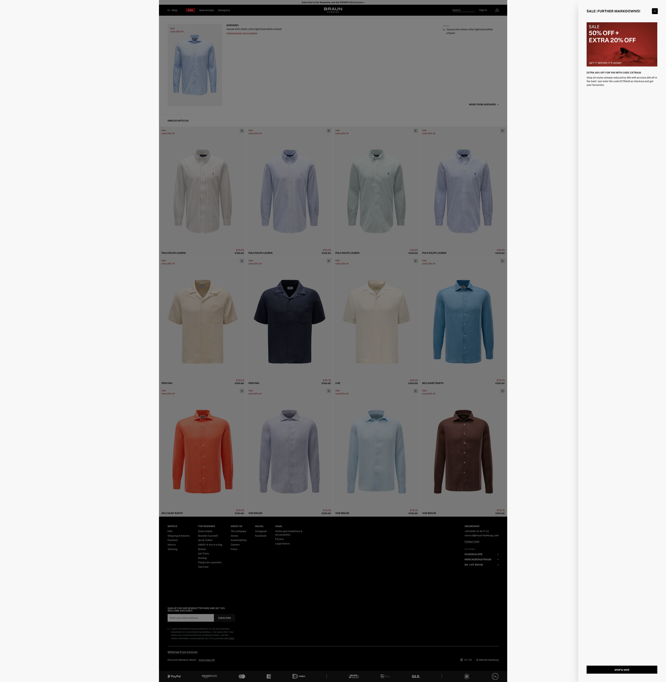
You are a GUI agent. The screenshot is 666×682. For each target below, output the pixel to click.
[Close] (655, 11)
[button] (333, 341)
